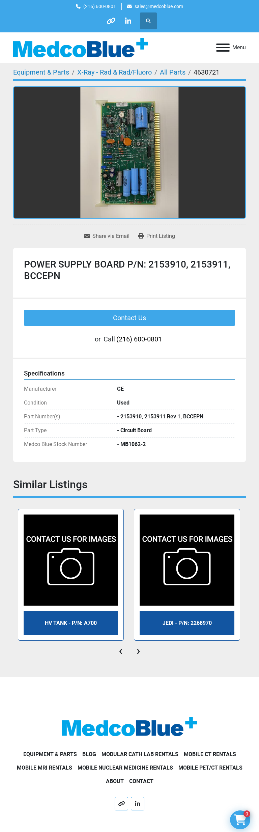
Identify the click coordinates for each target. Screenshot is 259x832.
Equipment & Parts (50, 754)
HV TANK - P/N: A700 (71, 623)
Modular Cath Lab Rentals (140, 754)
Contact (141, 781)
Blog (89, 754)
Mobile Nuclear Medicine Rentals (125, 768)
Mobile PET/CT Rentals (210, 768)
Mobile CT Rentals (210, 754)
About (115, 781)
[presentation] (121, 651)
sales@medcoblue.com (159, 6)
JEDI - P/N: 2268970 (187, 623)
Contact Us (129, 318)
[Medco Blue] (129, 726)
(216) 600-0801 (99, 6)
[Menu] (223, 48)
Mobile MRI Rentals (44, 768)
